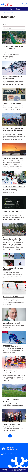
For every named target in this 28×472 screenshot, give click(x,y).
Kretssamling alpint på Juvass (13, 296)
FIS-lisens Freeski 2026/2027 (13, 158)
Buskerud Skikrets (14, 9)
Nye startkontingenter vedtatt (14, 186)
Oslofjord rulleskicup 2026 (12, 211)
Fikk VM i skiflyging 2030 (11, 424)
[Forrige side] (6, 436)
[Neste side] (22, 436)
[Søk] (21, 4)
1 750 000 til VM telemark (12, 346)
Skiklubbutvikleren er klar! (12, 103)
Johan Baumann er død (11, 323)
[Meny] (25, 4)
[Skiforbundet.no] (6, 4)
